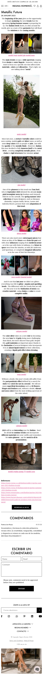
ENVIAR (39, 610)
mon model (15, 277)
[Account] (38, 6)
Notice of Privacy (29, 640)
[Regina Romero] (22, 6)
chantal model (26, 277)
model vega (12, 55)
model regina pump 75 (17, 471)
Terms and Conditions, (16, 640)
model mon (30, 55)
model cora (30, 471)
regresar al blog (21, 507)
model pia (21, 55)
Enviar (21, 588)
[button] (2, 6)
